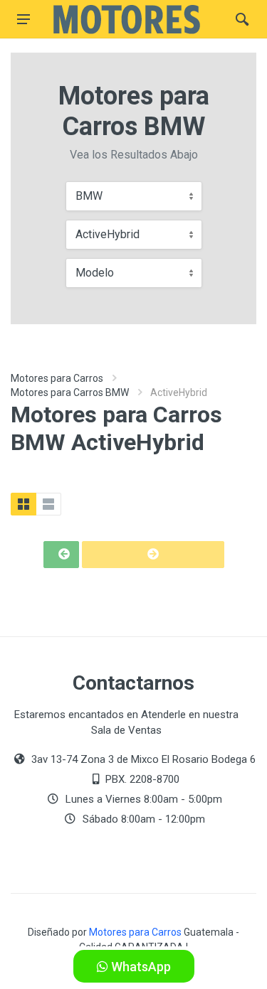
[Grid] (23, 504)
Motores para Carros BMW (70, 392)
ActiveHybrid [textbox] (107, 234)
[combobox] (133, 196)
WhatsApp (139, 966)
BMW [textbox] (89, 196)
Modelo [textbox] (94, 272)
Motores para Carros (57, 378)
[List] (48, 504)
